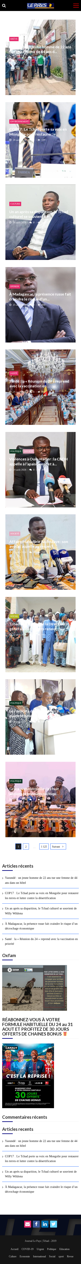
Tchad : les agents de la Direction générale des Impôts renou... (37, 626)
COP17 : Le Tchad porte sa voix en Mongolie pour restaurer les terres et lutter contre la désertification (42, 896)
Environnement (19, 121)
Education (64, 1249)
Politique (15, 451)
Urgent (40, 1249)
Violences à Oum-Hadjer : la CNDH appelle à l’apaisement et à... (38, 461)
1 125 (44, 846)
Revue (70, 1256)
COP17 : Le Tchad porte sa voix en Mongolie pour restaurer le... (38, 131)
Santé (13, 373)
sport (61, 1256)
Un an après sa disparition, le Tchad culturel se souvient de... (38, 214)
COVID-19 (27, 1249)
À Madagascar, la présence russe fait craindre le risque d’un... (40, 296)
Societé (28, 451)
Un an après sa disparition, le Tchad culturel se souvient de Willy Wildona (41, 911)
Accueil (14, 1249)
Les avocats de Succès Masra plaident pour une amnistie (33, 713)
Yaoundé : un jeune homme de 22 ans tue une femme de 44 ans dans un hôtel (41, 880)
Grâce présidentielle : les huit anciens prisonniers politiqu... (34, 791)
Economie (25, 1256)
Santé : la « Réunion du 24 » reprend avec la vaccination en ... (39, 383)
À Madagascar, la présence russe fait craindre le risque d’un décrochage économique (41, 926)
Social (14, 616)
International (39, 1256)
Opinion (14, 286)
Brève (13, 39)
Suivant (56, 846)
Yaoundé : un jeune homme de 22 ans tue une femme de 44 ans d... (40, 49)
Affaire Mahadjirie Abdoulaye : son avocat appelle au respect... (38, 544)
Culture (15, 204)
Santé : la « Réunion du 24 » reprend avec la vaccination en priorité (41, 941)
